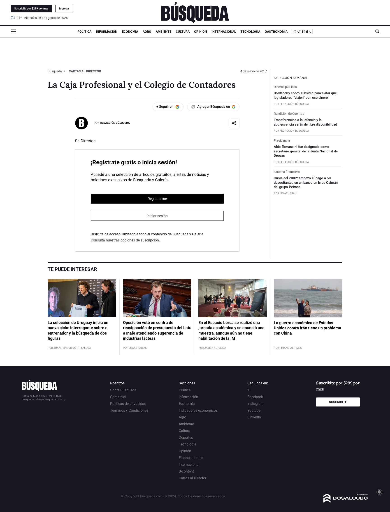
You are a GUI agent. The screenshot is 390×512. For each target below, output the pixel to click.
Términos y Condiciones (129, 410)
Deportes (186, 437)
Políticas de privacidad (128, 404)
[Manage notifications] (379, 492)
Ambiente (163, 31)
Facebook (255, 397)
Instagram (255, 404)
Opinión (200, 31)
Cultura (183, 31)
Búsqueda (55, 71)
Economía (130, 31)
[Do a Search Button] (377, 31)
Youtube (253, 410)
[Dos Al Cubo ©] (345, 501)
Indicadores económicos (198, 410)
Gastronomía (276, 31)
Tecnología (250, 31)
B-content (186, 471)
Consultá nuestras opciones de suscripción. (125, 240)
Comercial (118, 397)
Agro (147, 31)
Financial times (191, 458)
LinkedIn (254, 417)
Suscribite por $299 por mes (31, 8)
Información (106, 31)
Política (84, 31)
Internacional (223, 31)
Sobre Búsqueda (123, 390)
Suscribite (338, 402)
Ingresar (64, 8)
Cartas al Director (192, 478)
